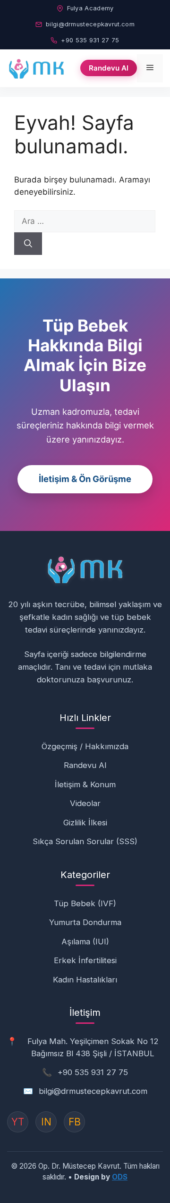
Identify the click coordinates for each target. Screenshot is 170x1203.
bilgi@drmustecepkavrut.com (90, 24)
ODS (120, 1176)
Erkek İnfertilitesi (85, 960)
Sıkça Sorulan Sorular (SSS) (85, 841)
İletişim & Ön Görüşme (85, 479)
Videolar (85, 803)
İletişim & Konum (85, 784)
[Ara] (28, 243)
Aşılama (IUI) (85, 941)
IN (46, 1122)
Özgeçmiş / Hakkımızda (85, 746)
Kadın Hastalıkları (85, 979)
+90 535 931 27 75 (90, 40)
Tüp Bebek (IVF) (85, 903)
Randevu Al (108, 67)
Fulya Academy (90, 8)
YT (17, 1122)
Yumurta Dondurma (85, 922)
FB (74, 1122)
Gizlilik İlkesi (85, 822)
